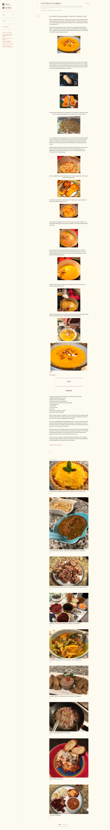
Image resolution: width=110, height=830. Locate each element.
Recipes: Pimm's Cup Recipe (8, 44)
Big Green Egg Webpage (46, 10)
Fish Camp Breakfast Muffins (59, 733)
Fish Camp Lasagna (56, 779)
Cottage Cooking (51, 3)
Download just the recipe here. (55, 444)
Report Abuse (5, 26)
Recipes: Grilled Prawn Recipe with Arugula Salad (7, 46)
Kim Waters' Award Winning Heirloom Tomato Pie (67, 491)
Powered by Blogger (64, 824)
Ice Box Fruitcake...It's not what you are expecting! (68, 587)
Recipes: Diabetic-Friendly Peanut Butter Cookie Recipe (7, 35)
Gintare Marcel (66, 826)
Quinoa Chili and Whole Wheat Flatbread (64, 623)
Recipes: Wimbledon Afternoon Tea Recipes (6, 42)
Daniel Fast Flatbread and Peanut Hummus (65, 696)
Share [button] (38, 16)
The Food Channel (57, 10)
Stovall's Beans (55, 815)
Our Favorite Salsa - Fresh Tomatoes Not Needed (67, 551)
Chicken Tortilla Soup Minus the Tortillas (65, 660)
